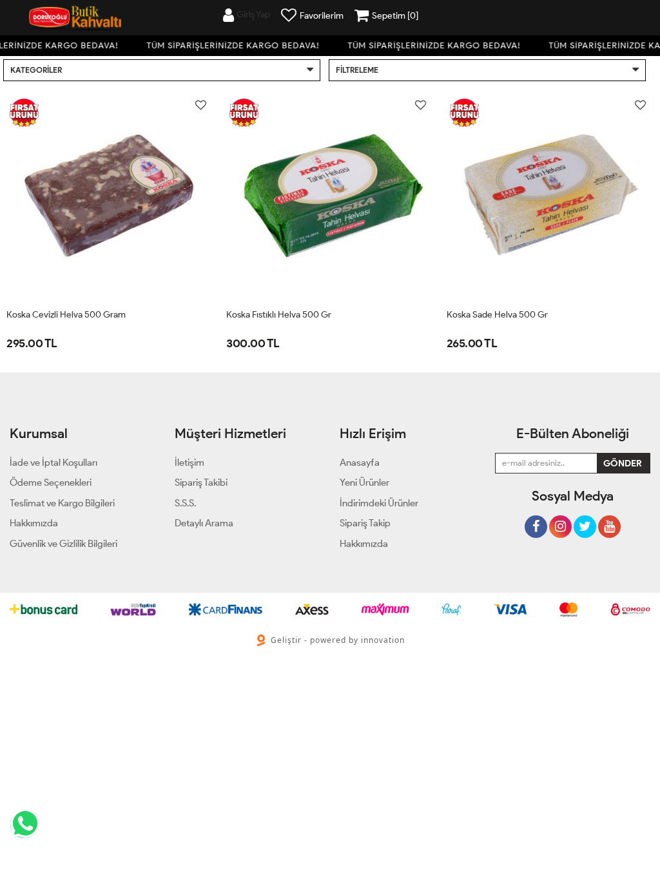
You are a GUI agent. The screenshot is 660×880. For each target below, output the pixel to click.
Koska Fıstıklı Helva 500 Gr (278, 314)
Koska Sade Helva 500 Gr (497, 314)
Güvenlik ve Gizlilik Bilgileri (63, 544)
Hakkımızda (364, 544)
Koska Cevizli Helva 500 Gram (66, 314)
